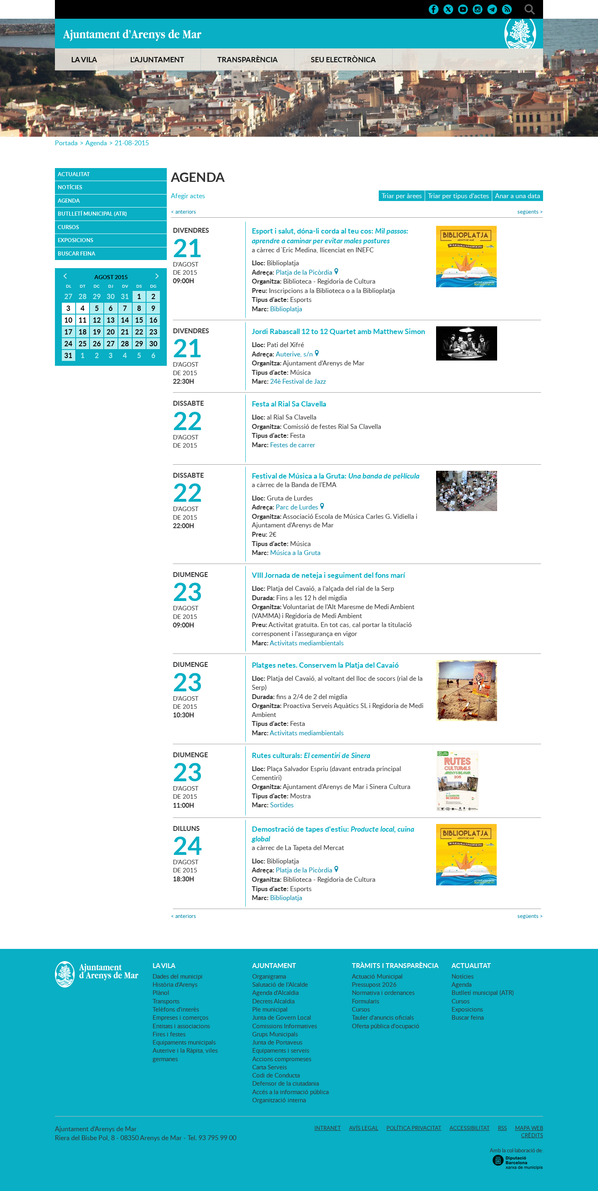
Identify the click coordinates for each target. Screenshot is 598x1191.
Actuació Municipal (377, 976)
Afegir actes (188, 196)
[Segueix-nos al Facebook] (433, 8)
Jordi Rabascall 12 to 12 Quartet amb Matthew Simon (338, 331)
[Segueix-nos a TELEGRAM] (492, 8)
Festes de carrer (292, 444)
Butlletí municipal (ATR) (92, 213)
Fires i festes (169, 1034)
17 (68, 332)
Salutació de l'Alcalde (280, 984)
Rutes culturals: (311, 755)
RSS (502, 1128)
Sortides (282, 804)
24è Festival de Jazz (298, 381)
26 (97, 343)
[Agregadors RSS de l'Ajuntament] (507, 8)
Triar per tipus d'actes (458, 195)
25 (83, 343)
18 (83, 332)
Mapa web (529, 1128)
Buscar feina (76, 253)
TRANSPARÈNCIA (247, 59)
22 (139, 332)
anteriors (183, 211)
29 (139, 343)
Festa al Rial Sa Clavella (289, 403)
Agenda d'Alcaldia (275, 992)
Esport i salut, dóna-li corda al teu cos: (330, 235)
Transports (166, 1001)
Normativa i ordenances (383, 992)
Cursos (68, 227)
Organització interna (279, 1100)
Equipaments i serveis (280, 1050)
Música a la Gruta (295, 552)
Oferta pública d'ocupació (385, 1026)
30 (153, 343)
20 (111, 332)
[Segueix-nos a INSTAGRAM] (477, 8)
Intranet (327, 1128)
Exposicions (75, 240)
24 (68, 343)
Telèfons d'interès (176, 1009)
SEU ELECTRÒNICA (343, 59)
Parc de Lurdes (297, 506)
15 (139, 320)
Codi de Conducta (276, 1075)
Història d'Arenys (175, 984)
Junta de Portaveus (277, 1042)
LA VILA (84, 59)
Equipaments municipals (184, 1042)
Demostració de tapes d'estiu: (333, 834)
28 (125, 343)
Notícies (70, 187)
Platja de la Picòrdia (304, 271)
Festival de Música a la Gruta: (335, 475)
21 (125, 332)
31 (68, 355)
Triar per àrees (402, 195)
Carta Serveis (269, 1067)
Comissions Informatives (284, 1026)
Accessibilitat (470, 1128)
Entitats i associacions (181, 1026)
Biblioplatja (286, 308)
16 (153, 320)
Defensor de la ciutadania (285, 1083)
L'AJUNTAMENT (157, 59)
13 (111, 320)
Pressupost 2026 (374, 984)
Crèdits (532, 1135)
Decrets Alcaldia (273, 1001)
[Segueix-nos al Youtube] (463, 8)
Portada (66, 142)
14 (125, 320)
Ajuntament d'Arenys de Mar (132, 35)
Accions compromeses (281, 1059)
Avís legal (363, 1128)
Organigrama (269, 976)
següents (530, 211)
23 (153, 332)
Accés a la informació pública (290, 1092)
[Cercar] (529, 8)
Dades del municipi (178, 976)
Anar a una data (517, 195)
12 (97, 320)
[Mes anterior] (65, 276)
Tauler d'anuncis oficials (383, 1017)
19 (97, 332)
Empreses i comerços (180, 1017)
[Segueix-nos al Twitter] (448, 8)
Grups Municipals (275, 1034)
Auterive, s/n (294, 353)
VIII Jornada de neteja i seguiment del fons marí (328, 575)
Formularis (365, 1001)
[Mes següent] (157, 276)
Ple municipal (270, 1009)
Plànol (161, 992)
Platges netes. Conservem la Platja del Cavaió (325, 665)
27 (111, 343)
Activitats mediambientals (307, 642)
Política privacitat (413, 1128)
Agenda (96, 142)
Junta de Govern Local (281, 1017)
